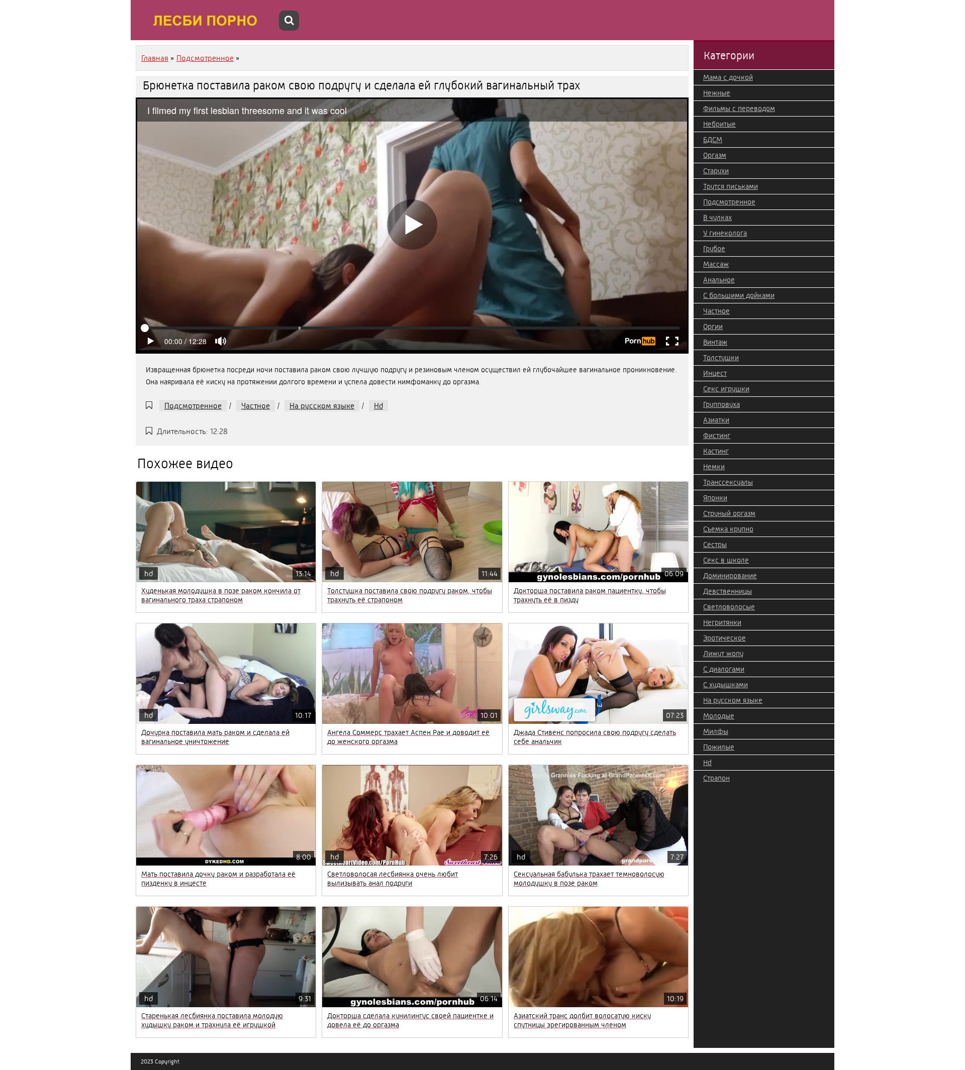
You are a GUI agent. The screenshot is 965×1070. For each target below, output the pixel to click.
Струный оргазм (729, 513)
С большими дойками (739, 295)
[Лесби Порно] (206, 20)
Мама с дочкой (728, 77)
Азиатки (716, 419)
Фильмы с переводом (739, 108)
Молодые (718, 715)
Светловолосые (729, 606)
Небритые (719, 124)
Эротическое (724, 638)
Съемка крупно (728, 528)
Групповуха (721, 404)
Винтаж (715, 342)
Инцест (715, 373)
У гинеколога (725, 233)
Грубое (714, 248)
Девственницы (727, 591)
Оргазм (714, 155)
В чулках (717, 217)
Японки (715, 497)
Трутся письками (730, 186)
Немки (714, 466)
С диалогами (723, 669)
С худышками (725, 684)
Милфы (715, 731)
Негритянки (722, 622)
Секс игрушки (726, 388)
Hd (378, 405)
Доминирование (730, 575)
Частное (255, 405)
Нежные (716, 92)
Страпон (716, 778)
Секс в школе (726, 560)
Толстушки (721, 357)
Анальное (719, 279)
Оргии (713, 326)
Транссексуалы (728, 482)
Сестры (715, 544)
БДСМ (712, 139)
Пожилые (718, 747)
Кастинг (716, 451)
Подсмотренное (193, 405)
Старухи (716, 170)
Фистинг (716, 435)
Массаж (716, 264)
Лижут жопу (723, 653)
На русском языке (322, 405)
